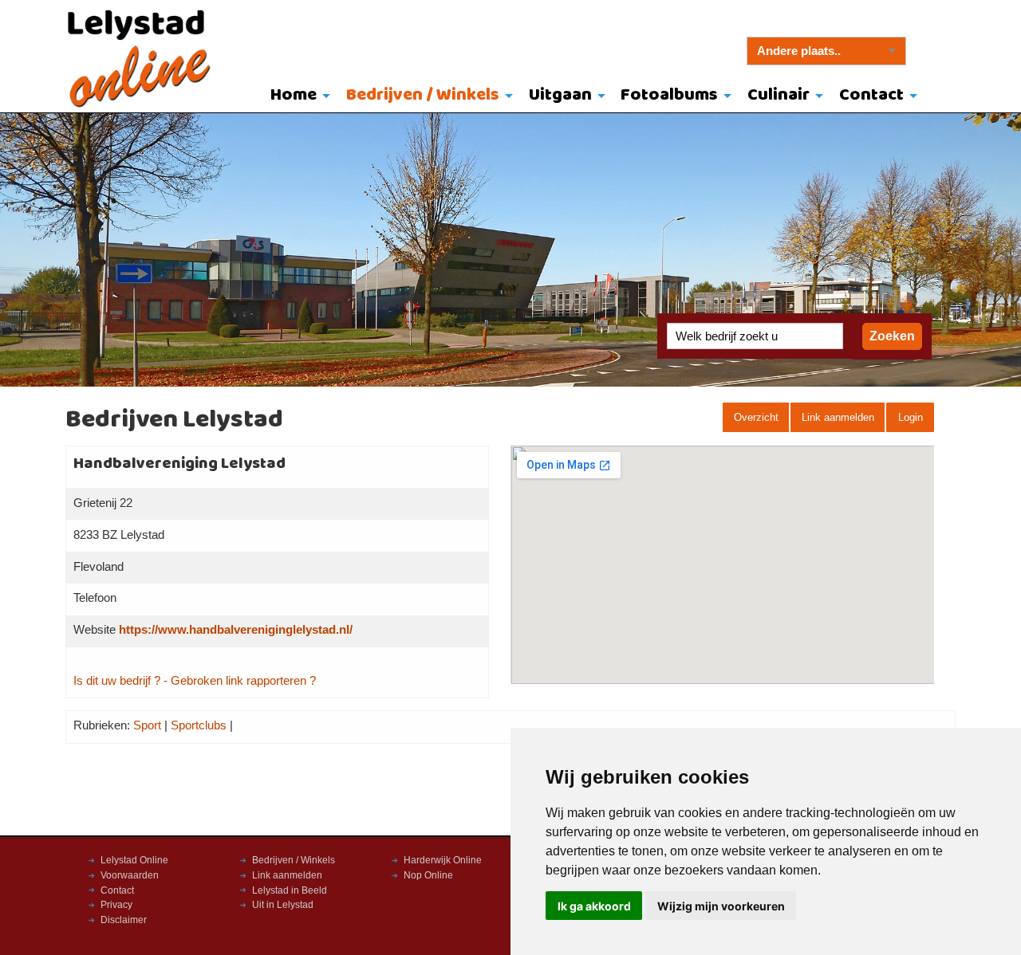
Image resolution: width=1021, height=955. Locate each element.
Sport (147, 725)
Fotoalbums (669, 95)
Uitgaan (560, 95)
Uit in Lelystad (282, 904)
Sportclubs (199, 725)
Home (293, 95)
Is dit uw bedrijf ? (116, 680)
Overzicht (756, 417)
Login (910, 417)
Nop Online (428, 875)
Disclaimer (124, 920)
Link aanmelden (838, 417)
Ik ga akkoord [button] (594, 906)
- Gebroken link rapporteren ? (240, 680)
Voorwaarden (130, 875)
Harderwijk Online (443, 860)
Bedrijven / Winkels (422, 95)
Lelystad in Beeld (289, 890)
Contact (871, 95)
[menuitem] (297, 96)
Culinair (778, 95)
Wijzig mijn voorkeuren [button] (721, 906)
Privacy (116, 904)
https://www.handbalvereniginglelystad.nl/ (236, 629)
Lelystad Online (134, 860)
